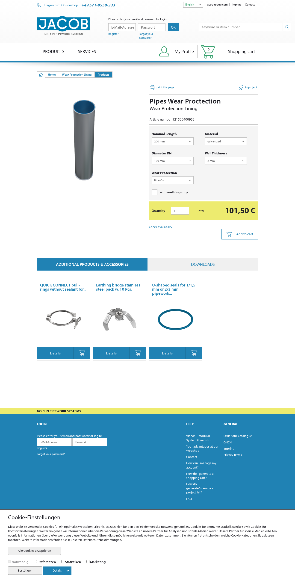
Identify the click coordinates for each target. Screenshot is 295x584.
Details (55, 353)
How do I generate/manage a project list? (199, 488)
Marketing (98, 562)
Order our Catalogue (238, 436)
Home (52, 74)
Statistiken (73, 562)
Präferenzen (47, 562)
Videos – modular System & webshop (199, 438)
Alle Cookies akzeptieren (34, 551)
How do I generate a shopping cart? (200, 476)
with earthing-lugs (174, 192)
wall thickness (216, 153)
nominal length (164, 134)
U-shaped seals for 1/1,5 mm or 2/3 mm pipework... (173, 289)
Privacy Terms (233, 455)
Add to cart (244, 234)
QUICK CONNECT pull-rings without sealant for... (63, 287)
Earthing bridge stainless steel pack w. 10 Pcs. (118, 287)
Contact (250, 4)
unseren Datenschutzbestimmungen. (96, 540)
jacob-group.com (217, 4)
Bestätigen (25, 570)
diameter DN (161, 153)
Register (113, 33)
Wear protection (164, 173)
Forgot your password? (146, 35)
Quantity (158, 210)
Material (211, 134)
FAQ (189, 499)
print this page (165, 87)
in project (251, 87)
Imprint (236, 4)
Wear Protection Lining (76, 74)
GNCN (228, 442)
